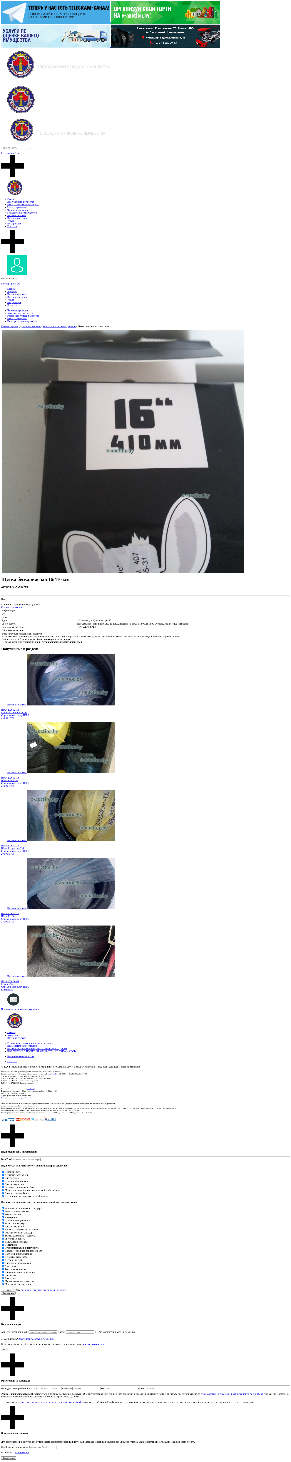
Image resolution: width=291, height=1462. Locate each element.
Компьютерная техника (17, 1211)
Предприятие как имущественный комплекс (28, 1196)
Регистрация (7, 153)
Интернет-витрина (17, 218)
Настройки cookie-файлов (20, 1056)
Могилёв (28, 1098)
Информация (14, 223)
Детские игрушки (14, 1260)
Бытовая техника (13, 1214)
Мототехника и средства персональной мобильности (32, 1190)
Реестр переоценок (17, 207)
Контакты (12, 226)
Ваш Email (6, 1159)
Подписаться (8, 1293)
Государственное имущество (22, 212)
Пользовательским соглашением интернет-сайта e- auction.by (51, 1402)
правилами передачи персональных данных (43, 1290)
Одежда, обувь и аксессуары (19, 1232)
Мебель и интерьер (15, 1223)
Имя (103, 1388)
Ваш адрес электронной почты (17, 1388)
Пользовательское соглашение (22, 1045)
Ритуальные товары (15, 1238)
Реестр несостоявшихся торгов (23, 204)
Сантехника (11, 1244)
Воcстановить (8, 1458)
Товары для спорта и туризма (20, 1235)
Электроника (11, 1217)
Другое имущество (14, 1184)
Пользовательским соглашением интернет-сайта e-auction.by (233, 1394)
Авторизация (22, 1452)
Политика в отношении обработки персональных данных (37, 1048)
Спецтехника (12, 1178)
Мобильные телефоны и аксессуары (23, 1208)
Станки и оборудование (17, 1181)
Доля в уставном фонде (17, 1193)
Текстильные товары (15, 1269)
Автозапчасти (12, 1266)
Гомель (15, 1098)
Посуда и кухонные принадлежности (24, 1251)
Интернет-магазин (16, 215)
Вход (17, 153)
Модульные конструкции (18, 1284)
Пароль (61, 1332)
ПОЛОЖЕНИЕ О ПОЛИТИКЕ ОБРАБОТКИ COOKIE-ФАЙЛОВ (41, 1051)
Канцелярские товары (16, 1241)
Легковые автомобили (16, 1175)
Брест (3, 1098)
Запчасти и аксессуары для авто (21, 1229)
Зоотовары (10, 1275)
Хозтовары (10, 1278)
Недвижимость (12, 1172)
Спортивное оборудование (19, 1263)
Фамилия (67, 1388)
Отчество (139, 1388)
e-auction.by (31, 1089)
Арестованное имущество (20, 202)
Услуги (11, 221)
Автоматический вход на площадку (116, 1332)
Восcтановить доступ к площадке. (36, 1339)
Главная (11, 199)
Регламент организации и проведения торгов (30, 1043)
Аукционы (12, 1035)
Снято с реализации (11, 607)
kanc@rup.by (52, 1074)
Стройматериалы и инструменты (22, 1247)
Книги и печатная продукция (20, 1272)
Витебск (9, 1098)
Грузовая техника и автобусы (20, 1187)
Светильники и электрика (18, 1254)
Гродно (21, 1098)
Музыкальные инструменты (19, 1281)
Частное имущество (17, 210)
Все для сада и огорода (16, 1257)
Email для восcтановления (14, 1447)
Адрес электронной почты (15, 1332)
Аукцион (12, 291)
